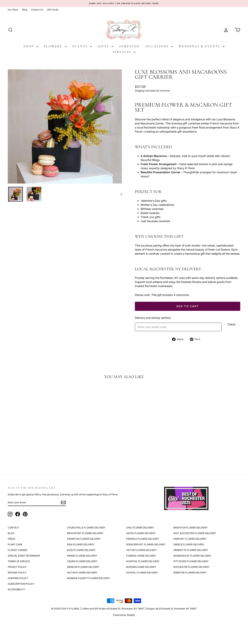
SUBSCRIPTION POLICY (21, 583)
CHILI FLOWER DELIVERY (140, 527)
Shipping (139, 90)
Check (231, 324)
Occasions (158, 46)
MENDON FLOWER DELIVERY (83, 566)
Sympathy (129, 46)
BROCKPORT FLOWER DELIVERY (85, 533)
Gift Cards (52, 9)
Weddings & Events (200, 46)
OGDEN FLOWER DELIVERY (82, 561)
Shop (29, 46)
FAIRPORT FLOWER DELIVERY (190, 538)
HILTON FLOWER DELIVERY (82, 572)
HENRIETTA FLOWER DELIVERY (190, 550)
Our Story (13, 9)
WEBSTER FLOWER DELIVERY (190, 572)
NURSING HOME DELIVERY (141, 566)
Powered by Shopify (124, 615)
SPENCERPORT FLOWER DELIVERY (145, 544)
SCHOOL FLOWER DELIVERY (142, 572)
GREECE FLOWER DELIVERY (188, 544)
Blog (24, 9)
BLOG (11, 533)
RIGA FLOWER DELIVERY (80, 544)
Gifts (104, 46)
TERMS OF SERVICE (19, 561)
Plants (80, 46)
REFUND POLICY (17, 572)
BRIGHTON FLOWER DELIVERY (190, 527)
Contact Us (37, 9)
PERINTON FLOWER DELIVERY (84, 538)
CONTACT (13, 527)
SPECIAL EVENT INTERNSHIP (24, 555)
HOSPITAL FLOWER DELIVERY (142, 561)
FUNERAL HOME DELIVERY (141, 555)
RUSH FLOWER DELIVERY (81, 550)
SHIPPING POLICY (18, 578)
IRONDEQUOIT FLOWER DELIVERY (192, 555)
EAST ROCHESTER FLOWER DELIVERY (194, 533)
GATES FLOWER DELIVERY (141, 533)
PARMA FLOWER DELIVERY (82, 555)
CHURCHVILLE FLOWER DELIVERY (86, 527)
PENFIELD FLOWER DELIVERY (142, 538)
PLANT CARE (15, 544)
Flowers (54, 46)
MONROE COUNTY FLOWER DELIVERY (88, 578)
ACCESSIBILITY (16, 589)
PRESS (11, 538)
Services (123, 52)
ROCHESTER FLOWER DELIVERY (191, 566)
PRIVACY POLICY (17, 566)
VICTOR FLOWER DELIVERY (141, 550)
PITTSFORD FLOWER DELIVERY (190, 561)
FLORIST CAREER (17, 550)
